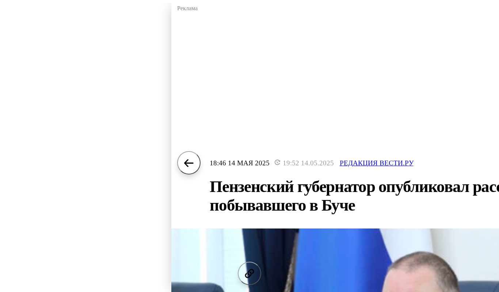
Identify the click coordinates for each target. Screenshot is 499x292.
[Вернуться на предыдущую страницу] (189, 162)
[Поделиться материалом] (249, 273)
